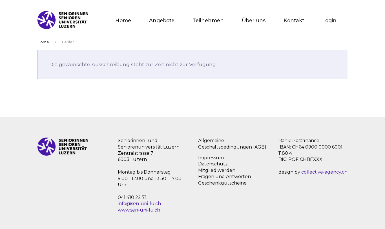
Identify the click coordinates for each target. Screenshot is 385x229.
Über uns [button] (253, 20)
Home (123, 20)
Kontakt (294, 20)
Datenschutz (213, 164)
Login (329, 20)
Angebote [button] (161, 20)
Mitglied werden (216, 170)
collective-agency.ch (324, 172)
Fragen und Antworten (224, 176)
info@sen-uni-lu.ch (139, 203)
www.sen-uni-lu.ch (139, 210)
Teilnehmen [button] (208, 20)
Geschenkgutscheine (222, 183)
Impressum (211, 157)
